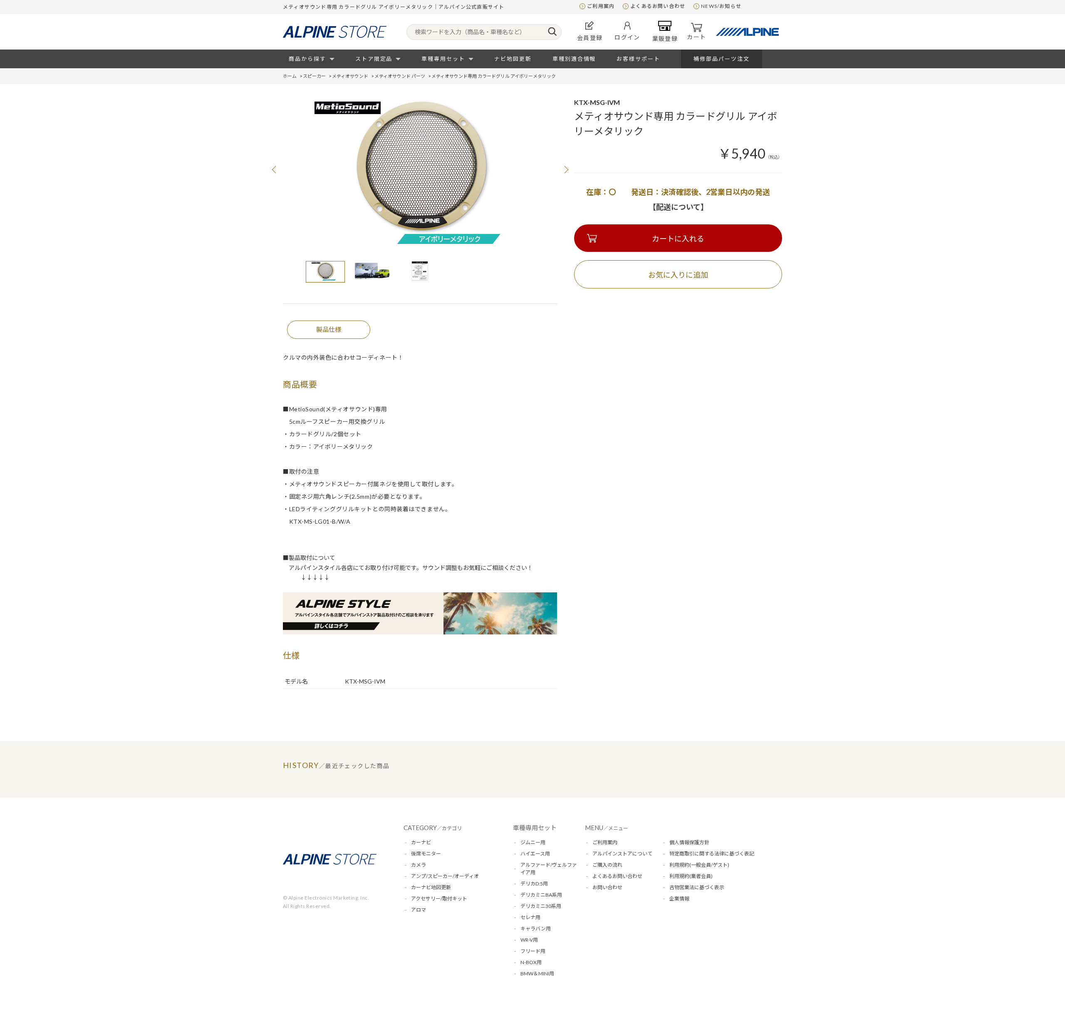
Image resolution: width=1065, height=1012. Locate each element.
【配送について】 (678, 206)
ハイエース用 (535, 853)
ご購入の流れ (607, 865)
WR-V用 (529, 940)
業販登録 (665, 38)
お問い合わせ (607, 887)
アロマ (418, 910)
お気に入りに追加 (678, 274)
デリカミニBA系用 (541, 895)
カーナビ (421, 842)
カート (696, 36)
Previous (274, 169)
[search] (552, 32)
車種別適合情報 (574, 58)
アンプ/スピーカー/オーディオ (445, 876)
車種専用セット (443, 58)
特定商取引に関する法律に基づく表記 (711, 853)
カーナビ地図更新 (431, 887)
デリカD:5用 (534, 883)
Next (565, 169)
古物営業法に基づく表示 (696, 887)
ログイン (627, 37)
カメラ (418, 865)
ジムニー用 (532, 842)
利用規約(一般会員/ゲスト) (699, 865)
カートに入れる (678, 238)
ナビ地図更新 (513, 58)
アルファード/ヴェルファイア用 (548, 868)
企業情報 (679, 898)
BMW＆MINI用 (537, 973)
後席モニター (426, 853)
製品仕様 (328, 329)
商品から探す (307, 58)
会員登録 (590, 37)
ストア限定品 (374, 58)
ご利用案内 (600, 6)
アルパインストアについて (622, 853)
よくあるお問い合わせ (657, 6)
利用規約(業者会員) (691, 876)
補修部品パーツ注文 (721, 58)
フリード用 (532, 951)
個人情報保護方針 (689, 842)
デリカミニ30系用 (540, 906)
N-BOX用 (531, 962)
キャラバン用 (535, 928)
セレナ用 (530, 917)
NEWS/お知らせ (721, 6)
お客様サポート (638, 58)
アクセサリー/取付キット (439, 898)
